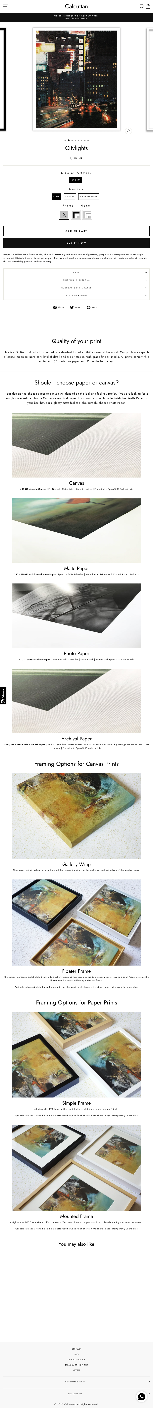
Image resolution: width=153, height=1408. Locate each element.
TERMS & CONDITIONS (76, 1365)
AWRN (76, 1370)
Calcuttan (76, 6)
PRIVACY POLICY (76, 1359)
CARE (76, 272)
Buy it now (76, 242)
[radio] (75, 180)
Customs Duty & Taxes (76, 288)
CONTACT (76, 1348)
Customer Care (75, 1382)
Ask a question (76, 295)
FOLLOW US (75, 1394)
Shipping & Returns (76, 280)
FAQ (77, 1354)
